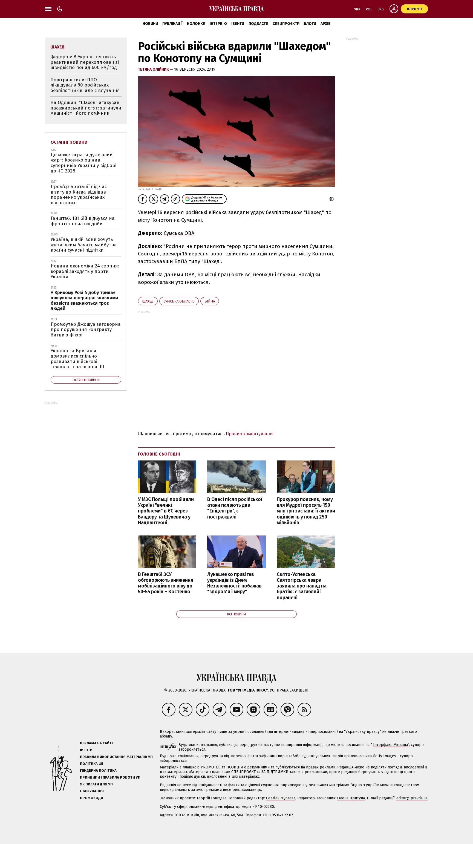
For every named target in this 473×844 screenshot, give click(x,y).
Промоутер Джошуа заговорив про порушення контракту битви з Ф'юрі (86, 329)
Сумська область (179, 301)
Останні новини (69, 142)
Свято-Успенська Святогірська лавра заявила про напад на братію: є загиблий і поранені (302, 586)
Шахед (148, 301)
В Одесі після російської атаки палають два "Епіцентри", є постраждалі (234, 508)
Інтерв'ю (218, 23)
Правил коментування (250, 433)
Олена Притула (351, 798)
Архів (326, 23)
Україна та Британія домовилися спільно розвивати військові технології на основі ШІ (77, 359)
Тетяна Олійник (154, 69)
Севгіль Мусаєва (280, 798)
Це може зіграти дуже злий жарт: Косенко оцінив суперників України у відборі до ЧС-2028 (83, 163)
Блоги (310, 23)
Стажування (92, 791)
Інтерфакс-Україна (390, 744)
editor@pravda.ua (412, 798)
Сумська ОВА (179, 233)
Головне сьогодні (159, 454)
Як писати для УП (96, 784)
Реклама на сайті (96, 743)
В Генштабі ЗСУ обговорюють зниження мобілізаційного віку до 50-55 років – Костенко (165, 583)
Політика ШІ (91, 764)
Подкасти (258, 23)
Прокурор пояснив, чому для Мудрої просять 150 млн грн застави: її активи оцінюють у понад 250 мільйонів (306, 511)
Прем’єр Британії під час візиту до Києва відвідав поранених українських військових (79, 195)
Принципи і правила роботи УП (110, 777)
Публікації (172, 23)
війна (209, 301)
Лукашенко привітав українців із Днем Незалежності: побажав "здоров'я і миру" (234, 583)
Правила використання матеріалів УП (116, 757)
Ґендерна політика (98, 770)
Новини (150, 23)
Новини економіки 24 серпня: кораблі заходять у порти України (85, 271)
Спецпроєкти (286, 23)
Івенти (237, 23)
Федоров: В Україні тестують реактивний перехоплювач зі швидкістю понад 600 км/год (84, 62)
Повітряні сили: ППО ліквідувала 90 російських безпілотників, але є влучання (85, 85)
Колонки (196, 23)
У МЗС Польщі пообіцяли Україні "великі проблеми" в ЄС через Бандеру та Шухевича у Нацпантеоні (166, 511)
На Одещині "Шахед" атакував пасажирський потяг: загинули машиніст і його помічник (85, 108)
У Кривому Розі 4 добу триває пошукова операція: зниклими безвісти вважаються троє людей (84, 301)
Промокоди (91, 798)
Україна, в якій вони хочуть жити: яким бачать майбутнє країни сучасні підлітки (83, 245)
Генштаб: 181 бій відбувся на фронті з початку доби (83, 221)
